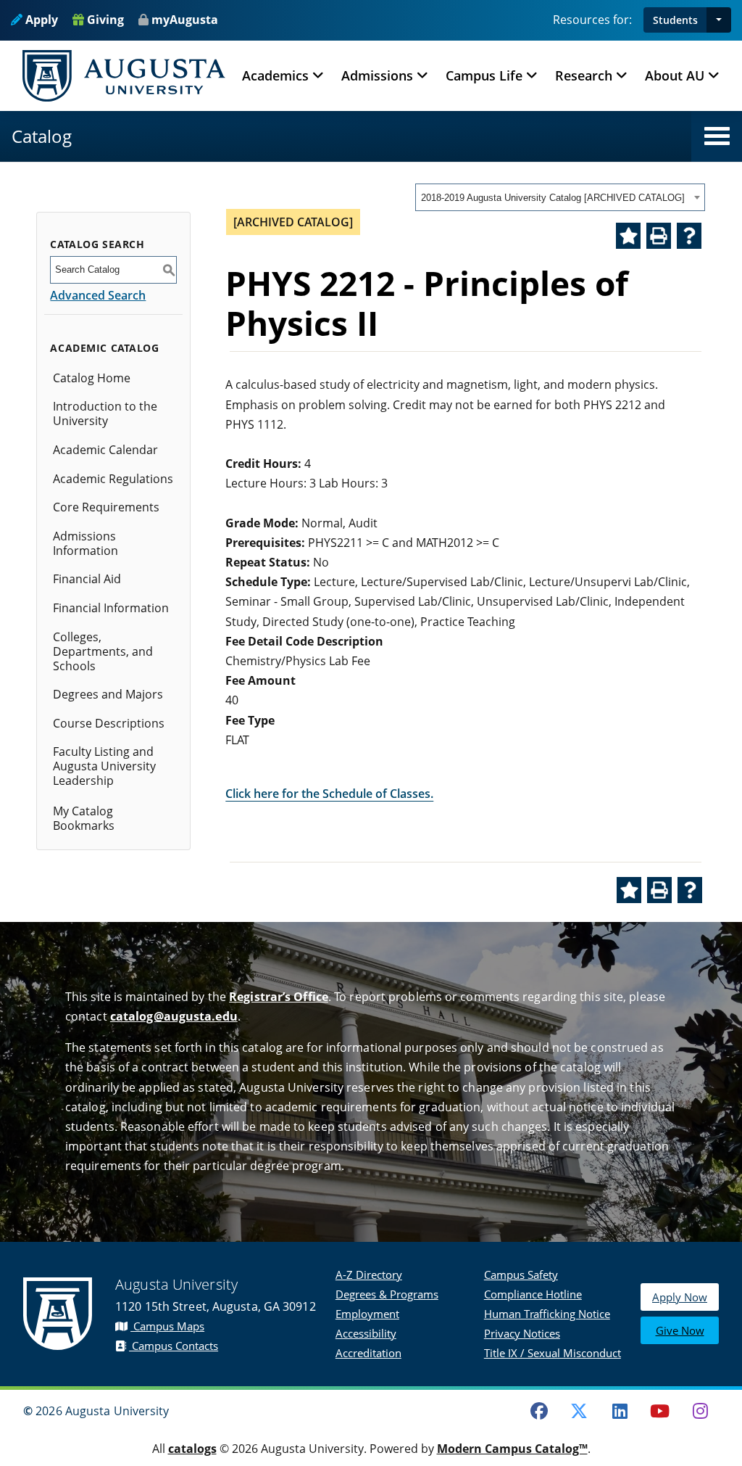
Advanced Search (98, 295)
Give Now (680, 1330)
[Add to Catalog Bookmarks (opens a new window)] (628, 236)
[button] (718, 20)
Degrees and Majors (108, 694)
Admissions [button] (377, 75)
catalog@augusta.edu (174, 1016)
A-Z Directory (368, 1274)
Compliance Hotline (533, 1294)
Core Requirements (106, 507)
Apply (40, 20)
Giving (104, 20)
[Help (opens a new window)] (689, 236)
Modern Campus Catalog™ (512, 1449)
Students (675, 20)
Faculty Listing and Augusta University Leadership (104, 766)
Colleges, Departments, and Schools (103, 651)
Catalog (42, 136)
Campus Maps (167, 1326)
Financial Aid (87, 579)
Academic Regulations (113, 479)
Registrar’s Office (278, 997)
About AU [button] (674, 75)
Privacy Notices (522, 1333)
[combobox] (560, 197)
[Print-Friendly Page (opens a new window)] (658, 236)
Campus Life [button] (484, 75)
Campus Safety (521, 1274)
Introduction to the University (105, 413)
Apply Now (679, 1297)
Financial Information (111, 608)
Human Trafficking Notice (547, 1313)
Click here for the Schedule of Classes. (329, 794)
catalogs (192, 1449)
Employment (367, 1313)
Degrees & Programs (386, 1294)
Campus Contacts (173, 1345)
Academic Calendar (105, 450)
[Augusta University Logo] (123, 75)
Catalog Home (91, 378)
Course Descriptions (108, 723)
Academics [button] (275, 75)
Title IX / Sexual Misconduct (552, 1353)
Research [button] (583, 75)
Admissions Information (85, 543)
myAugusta (184, 20)
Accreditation (368, 1353)
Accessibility (365, 1333)
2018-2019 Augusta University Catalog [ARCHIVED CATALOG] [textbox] (553, 197)
